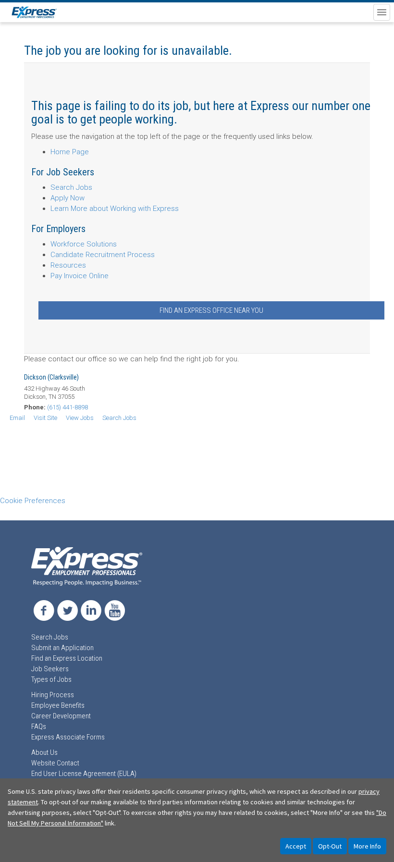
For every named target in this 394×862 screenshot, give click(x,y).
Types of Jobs (51, 679)
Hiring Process (52, 694)
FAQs (38, 726)
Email (17, 417)
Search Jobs (71, 187)
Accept (295, 846)
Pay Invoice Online (79, 275)
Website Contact (55, 763)
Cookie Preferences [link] (32, 500)
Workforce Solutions (83, 244)
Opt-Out (330, 846)
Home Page (69, 152)
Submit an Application (62, 647)
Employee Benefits (58, 705)
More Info (367, 846)
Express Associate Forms (68, 737)
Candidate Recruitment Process (102, 254)
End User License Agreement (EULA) (83, 773)
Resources (68, 265)
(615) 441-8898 (67, 407)
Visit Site (45, 417)
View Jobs (80, 417)
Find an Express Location (66, 658)
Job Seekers (50, 669)
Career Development (61, 716)
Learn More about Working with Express (114, 208)
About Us (44, 752)
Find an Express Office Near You (211, 310)
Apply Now (67, 198)
